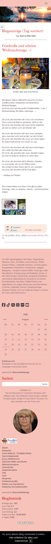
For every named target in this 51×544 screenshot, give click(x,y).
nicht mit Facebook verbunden (7, 227)
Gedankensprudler (10, 481)
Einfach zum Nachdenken (13, 484)
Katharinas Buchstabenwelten (14, 487)
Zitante (5, 448)
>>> (46, 319)
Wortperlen (6, 450)
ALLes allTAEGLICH (10, 459)
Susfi (4, 475)
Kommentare (31, 235)
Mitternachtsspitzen (10, 464)
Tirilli (4, 473)
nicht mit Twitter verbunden (7, 230)
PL (3, 238)
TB (46, 235)
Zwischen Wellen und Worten (14, 462)
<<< (5, 319)
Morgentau (6, 478)
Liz (3, 235)
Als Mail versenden (33, 230)
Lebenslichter (7, 467)
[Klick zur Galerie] (25, 73)
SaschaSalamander (10, 456)
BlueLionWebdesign (20, 372)
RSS (40, 235)
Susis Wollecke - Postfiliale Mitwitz (17, 453)
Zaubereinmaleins (9, 470)
